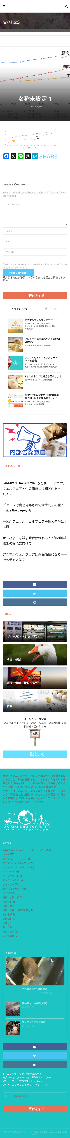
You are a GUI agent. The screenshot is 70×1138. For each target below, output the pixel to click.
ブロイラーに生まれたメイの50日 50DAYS (42, 340)
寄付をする (36, 295)
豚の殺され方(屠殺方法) (34, 1003)
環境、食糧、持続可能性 (15, 910)
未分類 (6, 901)
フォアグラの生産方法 (33, 1022)
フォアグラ (8, 884)
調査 (5, 923)
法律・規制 (8, 906)
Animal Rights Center (28, 993)
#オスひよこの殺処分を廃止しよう (43, 376)
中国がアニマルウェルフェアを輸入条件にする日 (35, 524)
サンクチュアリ (11, 880)
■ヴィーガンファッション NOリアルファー (27, 1077)
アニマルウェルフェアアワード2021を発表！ (41, 359)
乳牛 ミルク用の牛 (32, 367)
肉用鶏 (27, 329)
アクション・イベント (14, 859)
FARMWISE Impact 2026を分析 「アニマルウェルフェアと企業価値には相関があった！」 (34, 488)
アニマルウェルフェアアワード (41, 320)
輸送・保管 (8, 931)
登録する (36, 754)
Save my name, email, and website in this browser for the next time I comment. (35, 266)
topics (28, 324)
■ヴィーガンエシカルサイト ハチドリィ (25, 1085)
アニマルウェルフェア (42, 324)
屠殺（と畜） (50, 326)
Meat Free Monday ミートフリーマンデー (24, 850)
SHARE (48, 156)
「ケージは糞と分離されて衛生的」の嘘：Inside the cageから (33, 507)
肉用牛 (6, 914)
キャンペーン (30, 326)
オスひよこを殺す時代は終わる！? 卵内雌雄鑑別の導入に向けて (34, 540)
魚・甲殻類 (8, 936)
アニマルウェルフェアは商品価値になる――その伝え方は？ (35, 556)
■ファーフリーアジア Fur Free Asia (22, 1081)
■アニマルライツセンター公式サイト (23, 1073)
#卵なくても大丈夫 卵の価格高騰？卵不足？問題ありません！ (42, 396)
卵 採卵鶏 (40, 326)
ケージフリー (10, 876)
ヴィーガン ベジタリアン (16, 867)
